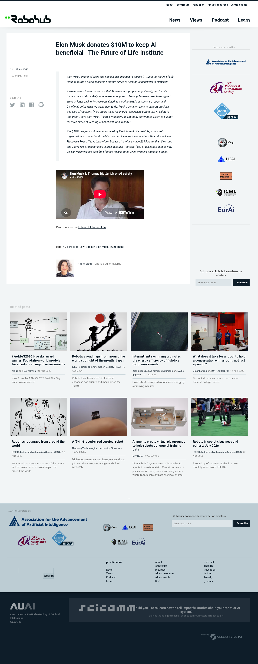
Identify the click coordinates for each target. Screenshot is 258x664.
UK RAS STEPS (220, 370)
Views (196, 20)
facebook (209, 569)
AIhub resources (218, 4)
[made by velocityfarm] (222, 636)
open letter (76, 101)
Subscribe (241, 282)
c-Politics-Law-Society (81, 246)
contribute (183, 4)
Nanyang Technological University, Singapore (97, 448)
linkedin (208, 565)
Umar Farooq (200, 370)
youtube (209, 581)
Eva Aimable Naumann (160, 370)
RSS (157, 581)
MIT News (138, 456)
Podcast (220, 20)
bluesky (208, 577)
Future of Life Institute (92, 227)
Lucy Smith (30, 370)
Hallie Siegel (21, 69)
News (174, 20)
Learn (244, 20)
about (169, 4)
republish (198, 4)
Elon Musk (102, 246)
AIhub (15, 370)
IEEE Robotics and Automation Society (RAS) (96, 366)
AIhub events (239, 4)
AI (64, 246)
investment (117, 246)
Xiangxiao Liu (140, 370)
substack (209, 562)
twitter (208, 573)
